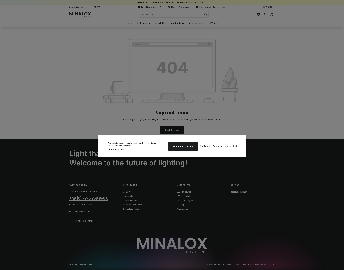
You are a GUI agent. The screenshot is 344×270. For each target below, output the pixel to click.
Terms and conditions (132, 205)
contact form (84, 212)
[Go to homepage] (80, 14)
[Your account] (265, 14)
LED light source (184, 192)
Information (130, 184)
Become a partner (239, 192)
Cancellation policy (131, 209)
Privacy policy (113, 149)
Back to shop (172, 130)
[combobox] (170, 14)
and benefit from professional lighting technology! (171, 2)
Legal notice (128, 196)
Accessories (182, 209)
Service (235, 184)
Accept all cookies (183, 146)
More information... (123, 146)
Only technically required (225, 146)
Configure (205, 146)
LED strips (181, 205)
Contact (126, 192)
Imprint (124, 149)
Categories (183, 184)
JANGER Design (86, 264)
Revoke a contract (84, 220)
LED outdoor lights (185, 200)
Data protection (130, 200)
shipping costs (230, 265)
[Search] (206, 14)
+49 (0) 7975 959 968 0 (88, 198)
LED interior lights (184, 196)
